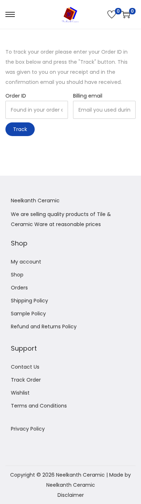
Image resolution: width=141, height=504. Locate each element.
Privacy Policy (28, 428)
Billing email (87, 95)
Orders (19, 287)
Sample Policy (28, 313)
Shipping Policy (29, 300)
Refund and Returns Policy (44, 326)
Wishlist (20, 392)
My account (26, 261)
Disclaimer (70, 495)
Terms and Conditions (39, 405)
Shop (17, 274)
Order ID (15, 95)
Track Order (26, 379)
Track (20, 129)
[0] (111, 14)
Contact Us (25, 366)
